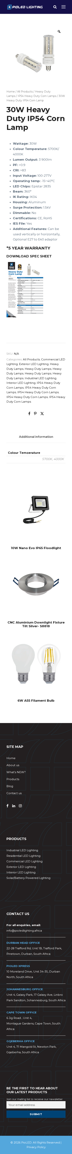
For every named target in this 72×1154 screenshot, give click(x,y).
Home (10, 91)
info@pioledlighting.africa (24, 930)
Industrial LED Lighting (40, 378)
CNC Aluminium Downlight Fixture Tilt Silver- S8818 (36, 624)
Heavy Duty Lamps (38, 369)
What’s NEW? (16, 772)
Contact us (14, 793)
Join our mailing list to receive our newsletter (34, 1099)
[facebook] (7, 805)
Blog (9, 786)
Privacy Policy (36, 1147)
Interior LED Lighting (20, 383)
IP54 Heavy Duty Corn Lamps (37, 96)
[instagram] (20, 805)
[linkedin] (13, 805)
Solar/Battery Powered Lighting (28, 878)
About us (12, 765)
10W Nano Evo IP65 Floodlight (36, 548)
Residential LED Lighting (23, 856)
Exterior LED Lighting (34, 364)
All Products (25, 91)
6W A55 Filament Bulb (36, 700)
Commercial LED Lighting (24, 861)
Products (12, 779)
